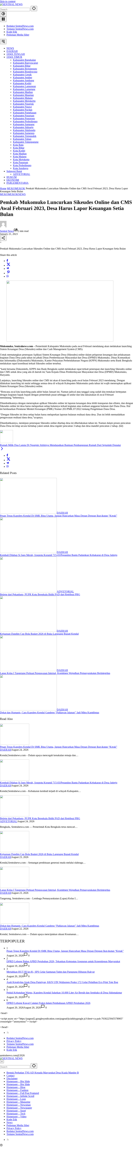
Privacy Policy (13, 1041)
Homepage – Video (16, 1116)
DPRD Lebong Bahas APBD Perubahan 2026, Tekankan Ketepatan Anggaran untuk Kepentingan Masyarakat (63, 961)
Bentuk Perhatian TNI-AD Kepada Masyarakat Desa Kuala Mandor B (42, 1072)
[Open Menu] (3, 19)
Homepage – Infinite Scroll (20, 1096)
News (9, 1122)
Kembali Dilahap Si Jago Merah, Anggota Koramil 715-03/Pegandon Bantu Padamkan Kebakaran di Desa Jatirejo (58, 555)
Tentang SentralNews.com (20, 28)
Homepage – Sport (16, 1110)
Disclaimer (12, 1078)
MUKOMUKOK (9, 194)
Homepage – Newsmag (18, 1104)
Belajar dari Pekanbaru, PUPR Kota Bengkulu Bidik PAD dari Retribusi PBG (40, 594)
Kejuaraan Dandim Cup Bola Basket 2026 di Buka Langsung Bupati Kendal (39, 633)
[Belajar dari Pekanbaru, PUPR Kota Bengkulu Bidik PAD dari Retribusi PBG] (28, 591)
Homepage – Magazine (18, 1102)
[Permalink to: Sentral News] (3, 226)
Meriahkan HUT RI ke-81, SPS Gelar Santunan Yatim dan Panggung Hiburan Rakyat (50, 971)
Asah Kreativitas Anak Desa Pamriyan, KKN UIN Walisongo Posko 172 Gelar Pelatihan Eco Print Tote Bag (62, 982)
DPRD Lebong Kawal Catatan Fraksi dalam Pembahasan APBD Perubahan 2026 (48, 1003)
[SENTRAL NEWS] (11, 4)
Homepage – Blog (15, 1087)
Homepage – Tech (15, 1113)
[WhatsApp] (7, 276)
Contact (10, 1075)
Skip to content (7, 1)
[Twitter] (8, 265)
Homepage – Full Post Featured (22, 1093)
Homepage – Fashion (17, 1090)
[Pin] (8, 273)
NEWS (22, 194)
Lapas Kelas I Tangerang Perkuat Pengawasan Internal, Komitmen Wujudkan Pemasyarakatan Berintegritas (55, 673)
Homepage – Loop (16, 1099)
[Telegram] (7, 268)
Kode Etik (11, 31)
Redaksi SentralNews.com (20, 26)
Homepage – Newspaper (19, 1107)
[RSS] (7, 1032)
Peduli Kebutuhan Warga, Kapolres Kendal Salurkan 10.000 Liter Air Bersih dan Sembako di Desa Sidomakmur (64, 992)
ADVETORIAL (65, 591)
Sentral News (7, 231)
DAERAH (62, 512)
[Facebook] (7, 260)
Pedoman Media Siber (17, 34)
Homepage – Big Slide (18, 1081)
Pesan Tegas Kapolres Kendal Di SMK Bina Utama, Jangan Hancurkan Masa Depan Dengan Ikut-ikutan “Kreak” (58, 515)
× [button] (2, 1061)
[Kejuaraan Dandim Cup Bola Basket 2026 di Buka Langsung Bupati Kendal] (28, 630)
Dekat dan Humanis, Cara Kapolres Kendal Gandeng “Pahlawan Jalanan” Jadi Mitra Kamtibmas (49, 712)
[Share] (3, 238)
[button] (34, 8)
